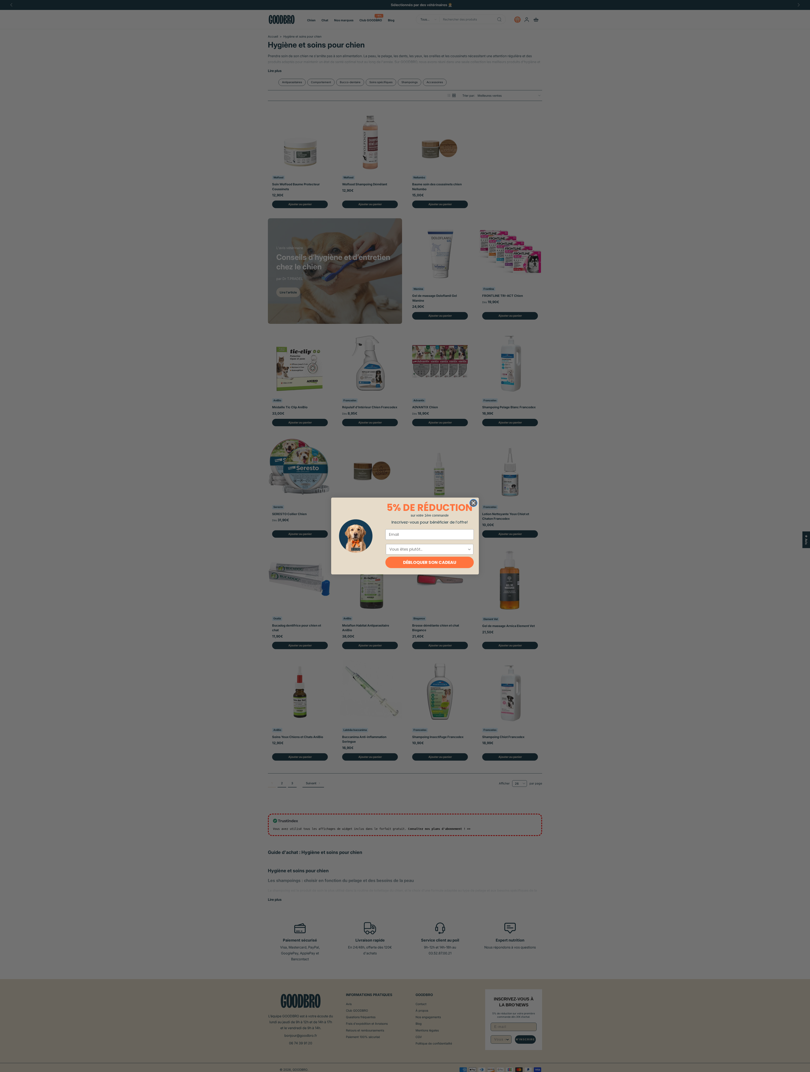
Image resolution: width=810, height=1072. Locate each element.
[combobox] (428, 549)
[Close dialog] (473, 503)
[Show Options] (469, 549)
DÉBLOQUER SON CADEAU (429, 562)
